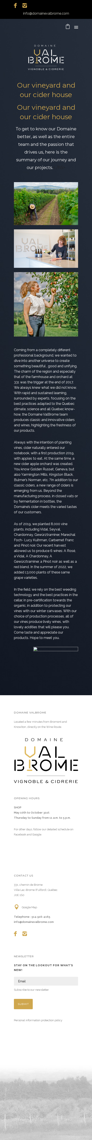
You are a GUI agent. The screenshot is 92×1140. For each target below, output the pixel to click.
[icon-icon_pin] (17, 907)
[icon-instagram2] (24, 6)
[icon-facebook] (16, 6)
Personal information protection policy (38, 1020)
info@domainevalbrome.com (46, 13)
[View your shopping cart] (67, 27)
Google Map (29, 907)
